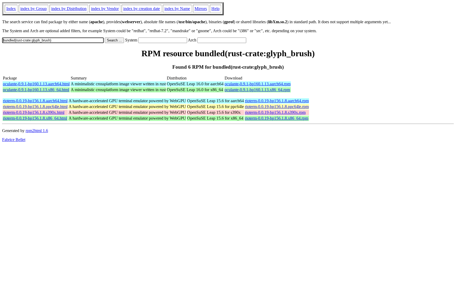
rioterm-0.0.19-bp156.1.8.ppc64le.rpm (277, 106)
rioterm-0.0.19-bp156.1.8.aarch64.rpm (277, 101)
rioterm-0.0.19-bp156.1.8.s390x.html (33, 112)
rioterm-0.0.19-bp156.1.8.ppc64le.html (35, 106)
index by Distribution (69, 8)
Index (11, 8)
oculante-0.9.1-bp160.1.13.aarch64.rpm (258, 84)
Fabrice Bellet (13, 139)
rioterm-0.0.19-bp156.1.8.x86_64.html (35, 118)
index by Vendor (105, 8)
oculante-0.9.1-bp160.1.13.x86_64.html (36, 89)
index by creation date (141, 8)
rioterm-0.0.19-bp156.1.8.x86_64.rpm (276, 118)
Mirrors (200, 8)
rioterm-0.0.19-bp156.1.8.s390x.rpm (275, 112)
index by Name (177, 8)
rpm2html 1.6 (37, 130)
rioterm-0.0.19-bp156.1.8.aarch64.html (35, 101)
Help (215, 8)
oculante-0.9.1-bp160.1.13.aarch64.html (36, 84)
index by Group (33, 8)
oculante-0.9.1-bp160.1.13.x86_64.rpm (257, 89)
